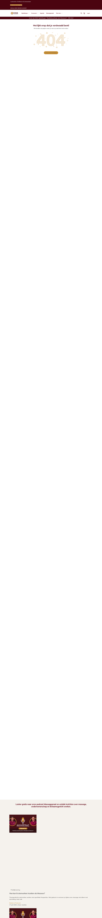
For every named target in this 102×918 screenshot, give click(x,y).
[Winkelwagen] (84, 13)
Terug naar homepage (51, 52)
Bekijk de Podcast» (15, 903)
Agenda (42, 13)
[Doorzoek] (81, 13)
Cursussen (34, 13)
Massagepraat (50, 13)
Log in (88, 13)
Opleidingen (24, 13)
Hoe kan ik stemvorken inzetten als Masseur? (27, 893)
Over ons (58, 13)
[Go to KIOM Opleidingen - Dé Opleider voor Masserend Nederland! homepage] (14, 13)
